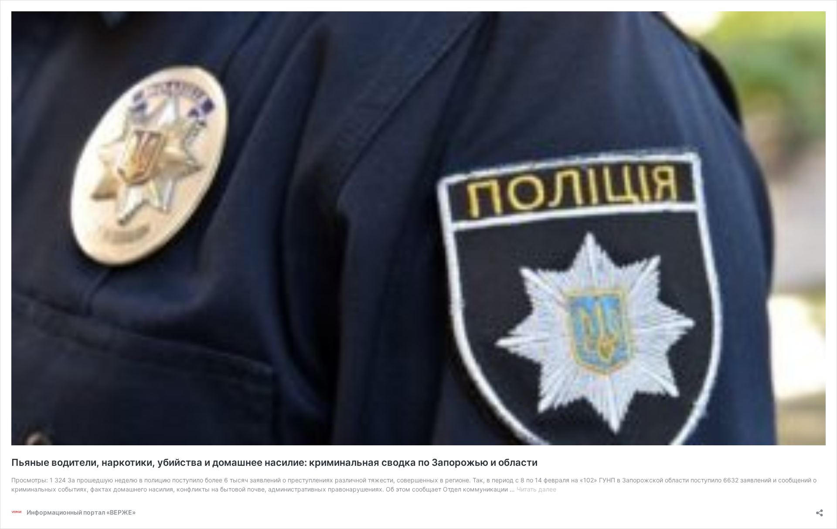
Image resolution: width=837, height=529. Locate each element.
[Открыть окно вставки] (819, 510)
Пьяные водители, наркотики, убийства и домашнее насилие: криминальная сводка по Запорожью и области (274, 462)
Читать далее (536, 489)
